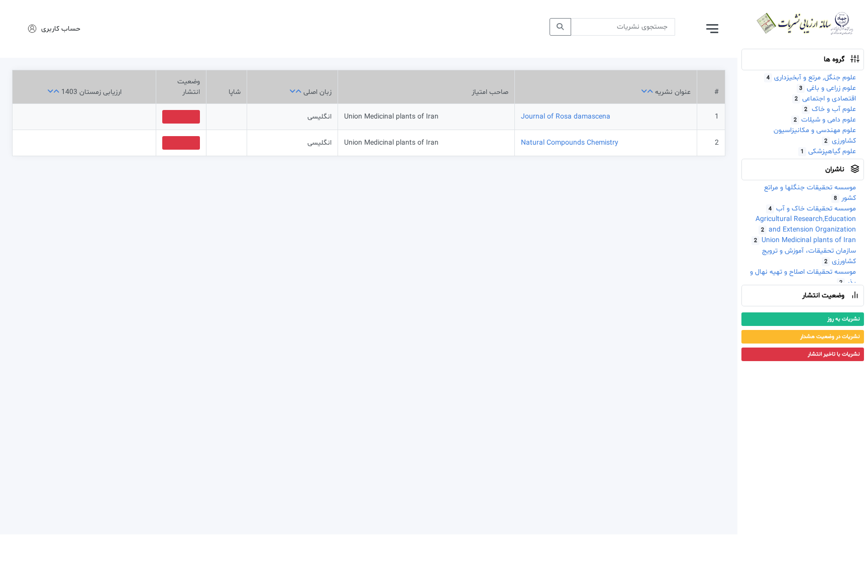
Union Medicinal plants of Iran (805, 240)
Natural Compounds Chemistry (569, 143)
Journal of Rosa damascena (565, 117)
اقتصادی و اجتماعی (825, 98)
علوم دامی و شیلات (825, 120)
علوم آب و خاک (830, 109)
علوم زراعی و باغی (827, 88)
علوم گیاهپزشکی (828, 151)
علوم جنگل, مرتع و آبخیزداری (811, 77)
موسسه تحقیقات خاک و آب (812, 208)
